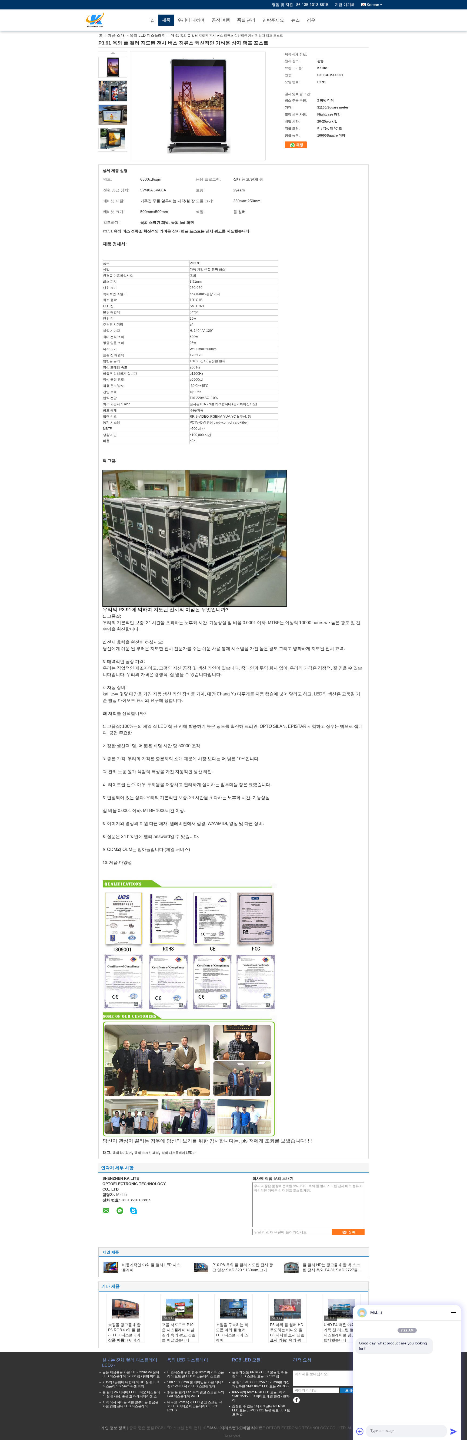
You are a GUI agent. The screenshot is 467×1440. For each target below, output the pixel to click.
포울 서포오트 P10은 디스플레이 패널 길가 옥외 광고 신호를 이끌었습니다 (178, 1332)
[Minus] (453, 1312)
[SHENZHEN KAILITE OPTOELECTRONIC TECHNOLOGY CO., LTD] (116, 20)
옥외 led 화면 (122, 1153)
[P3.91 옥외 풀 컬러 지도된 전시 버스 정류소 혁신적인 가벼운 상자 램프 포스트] (112, 67)
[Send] (453, 1431)
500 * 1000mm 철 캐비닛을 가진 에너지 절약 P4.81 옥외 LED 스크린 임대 (196, 1384)
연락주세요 (273, 20)
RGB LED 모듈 (246, 1360)
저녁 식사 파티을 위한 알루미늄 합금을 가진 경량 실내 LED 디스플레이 (130, 1404)
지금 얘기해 (345, 4)
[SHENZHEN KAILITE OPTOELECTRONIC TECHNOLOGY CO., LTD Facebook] (296, 1400)
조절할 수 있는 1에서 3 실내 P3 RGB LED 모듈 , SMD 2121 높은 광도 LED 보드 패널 (261, 1410)
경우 (311, 20)
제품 (166, 20)
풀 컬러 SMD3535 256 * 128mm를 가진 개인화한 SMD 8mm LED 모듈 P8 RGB (260, 1384)
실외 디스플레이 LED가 (179, 1153)
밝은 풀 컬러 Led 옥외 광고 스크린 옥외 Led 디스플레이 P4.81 (195, 1394)
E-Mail (211, 1428)
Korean (373, 4)
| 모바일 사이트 (250, 1428)
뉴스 (295, 20)
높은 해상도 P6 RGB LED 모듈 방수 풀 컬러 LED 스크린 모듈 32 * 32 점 (260, 1374)
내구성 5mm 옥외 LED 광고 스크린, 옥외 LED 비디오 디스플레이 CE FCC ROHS (194, 1406)
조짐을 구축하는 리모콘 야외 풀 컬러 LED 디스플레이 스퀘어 (232, 1332)
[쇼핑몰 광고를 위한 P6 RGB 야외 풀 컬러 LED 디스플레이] (126, 1308)
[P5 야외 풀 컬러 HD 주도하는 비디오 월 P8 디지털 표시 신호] (287, 1308)
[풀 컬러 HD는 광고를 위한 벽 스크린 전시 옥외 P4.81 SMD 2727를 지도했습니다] (291, 1267)
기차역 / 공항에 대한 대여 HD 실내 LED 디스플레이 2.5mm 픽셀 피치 (130, 1384)
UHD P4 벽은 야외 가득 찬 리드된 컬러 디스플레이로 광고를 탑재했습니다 (341, 1332)
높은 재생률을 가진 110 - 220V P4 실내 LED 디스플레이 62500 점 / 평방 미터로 (131, 1374)
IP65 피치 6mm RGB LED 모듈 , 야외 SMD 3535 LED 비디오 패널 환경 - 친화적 (260, 1396)
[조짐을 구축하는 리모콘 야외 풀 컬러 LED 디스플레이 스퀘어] (233, 1308)
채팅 (299, 145)
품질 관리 (246, 20)
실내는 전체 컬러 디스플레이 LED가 (129, 1363)
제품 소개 (116, 35)
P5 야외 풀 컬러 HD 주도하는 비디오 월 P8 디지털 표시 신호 (287, 1330)
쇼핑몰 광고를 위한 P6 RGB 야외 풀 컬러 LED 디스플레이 (124, 1330)
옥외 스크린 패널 (147, 1153)
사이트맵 (228, 1428)
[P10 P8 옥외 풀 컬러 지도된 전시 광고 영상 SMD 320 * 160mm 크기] (201, 1267)
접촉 (351, 1232)
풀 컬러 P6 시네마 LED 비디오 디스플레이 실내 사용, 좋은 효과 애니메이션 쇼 (131, 1394)
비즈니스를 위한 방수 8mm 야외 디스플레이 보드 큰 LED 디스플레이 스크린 (195, 1374)
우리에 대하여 (191, 20)
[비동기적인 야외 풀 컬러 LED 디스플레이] (111, 1267)
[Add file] (360, 1431)
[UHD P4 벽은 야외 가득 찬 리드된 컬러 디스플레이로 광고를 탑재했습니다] (341, 1308)
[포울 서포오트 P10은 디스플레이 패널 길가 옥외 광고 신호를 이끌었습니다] (179, 1308)
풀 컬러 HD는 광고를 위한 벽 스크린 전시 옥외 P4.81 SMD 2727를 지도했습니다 (333, 1270)
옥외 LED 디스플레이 (148, 35)
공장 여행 (221, 20)
